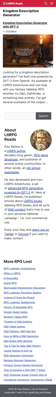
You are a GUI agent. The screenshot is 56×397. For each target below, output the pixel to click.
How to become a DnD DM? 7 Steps (24, 370)
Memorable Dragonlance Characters (24, 287)
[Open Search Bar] (46, 3)
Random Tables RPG (16, 316)
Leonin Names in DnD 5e (18, 350)
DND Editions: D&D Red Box (20, 331)
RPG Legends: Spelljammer (19, 302)
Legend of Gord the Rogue (19, 297)
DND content (16, 209)
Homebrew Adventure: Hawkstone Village (28, 379)
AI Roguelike (11, 278)
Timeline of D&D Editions (18, 321)
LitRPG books (33, 201)
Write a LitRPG (12, 273)
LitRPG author (16, 151)
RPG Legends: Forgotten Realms (22, 292)
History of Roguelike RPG (18, 307)
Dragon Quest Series (16, 312)
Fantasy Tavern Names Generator (23, 365)
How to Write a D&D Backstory (21, 336)
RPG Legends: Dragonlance (19, 268)
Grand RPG (10, 283)
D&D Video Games (14, 326)
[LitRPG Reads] (12, 3)
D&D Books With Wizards (18, 341)
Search (43, 116)
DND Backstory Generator (18, 355)
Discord (23, 234)
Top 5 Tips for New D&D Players (22, 346)
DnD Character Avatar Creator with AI (25, 375)
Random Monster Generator (20, 360)
